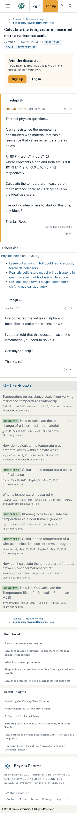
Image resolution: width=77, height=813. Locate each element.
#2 (70, 308)
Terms (34, 799)
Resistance (52, 42)
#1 (70, 108)
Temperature (27, 47)
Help (58, 799)
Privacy (46, 799)
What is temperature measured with (29, 494)
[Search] (70, 6)
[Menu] (8, 6)
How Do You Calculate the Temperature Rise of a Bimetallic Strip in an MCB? (35, 592)
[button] (64, 109)
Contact (11, 799)
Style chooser (17, 793)
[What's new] (62, 6)
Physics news (11, 256)
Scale (10, 47)
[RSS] (67, 799)
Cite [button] (66, 234)
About (23, 799)
